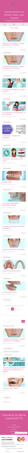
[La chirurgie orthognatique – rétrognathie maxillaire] (14, 197)
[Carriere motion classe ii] (14, 382)
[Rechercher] (23, 321)
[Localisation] (14, 24)
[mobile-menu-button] (23, 24)
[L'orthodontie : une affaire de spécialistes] (14, 129)
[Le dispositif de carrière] (14, 286)
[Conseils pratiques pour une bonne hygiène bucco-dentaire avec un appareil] (14, 361)
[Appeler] (4, 24)
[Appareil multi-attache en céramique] (14, 243)
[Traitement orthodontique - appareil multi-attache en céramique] (14, 37)
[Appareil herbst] (14, 175)
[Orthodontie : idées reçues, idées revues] (14, 152)
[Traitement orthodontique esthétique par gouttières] (14, 220)
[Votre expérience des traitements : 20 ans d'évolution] (14, 106)
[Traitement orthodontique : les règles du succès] (14, 83)
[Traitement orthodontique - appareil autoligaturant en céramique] (14, 60)
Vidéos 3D (6, 402)
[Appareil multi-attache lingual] (14, 264)
